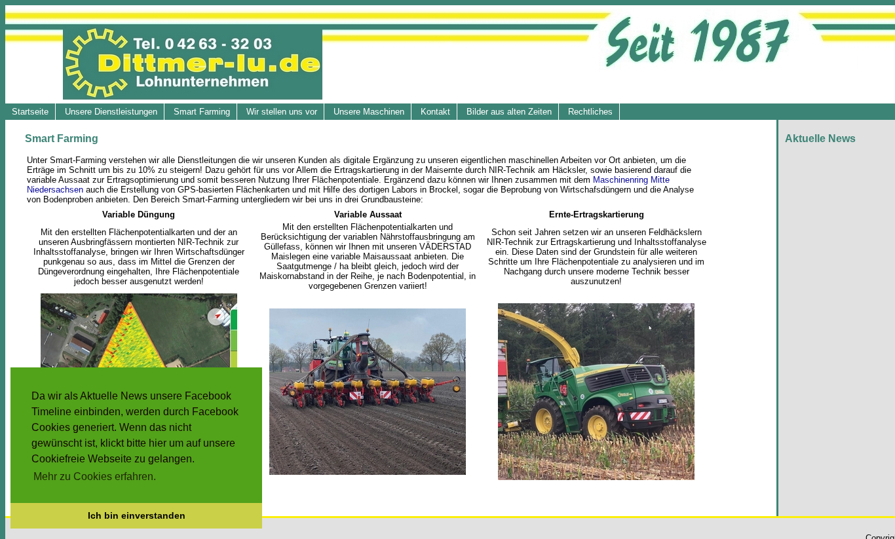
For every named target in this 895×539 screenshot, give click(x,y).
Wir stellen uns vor (281, 112)
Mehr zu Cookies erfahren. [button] (94, 476)
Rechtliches (590, 112)
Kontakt (435, 112)
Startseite (30, 112)
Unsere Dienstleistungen (111, 112)
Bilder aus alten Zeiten (509, 112)
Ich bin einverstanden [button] (136, 515)
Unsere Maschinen (368, 112)
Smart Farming (202, 112)
